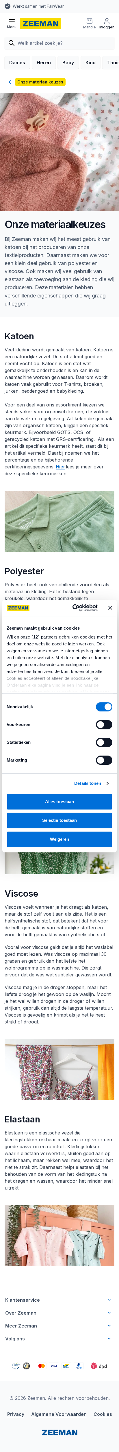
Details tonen (87, 783)
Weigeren (59, 839)
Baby (68, 62)
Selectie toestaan (59, 820)
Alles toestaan (59, 801)
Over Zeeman (20, 1313)
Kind (90, 62)
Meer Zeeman (21, 1326)
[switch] (104, 724)
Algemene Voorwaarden (59, 1414)
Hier (60, 467)
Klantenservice (22, 1300)
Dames (17, 62)
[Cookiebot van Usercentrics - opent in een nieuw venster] (74, 608)
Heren (44, 62)
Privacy (15, 1414)
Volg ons (15, 1339)
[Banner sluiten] (110, 608)
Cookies (103, 1414)
